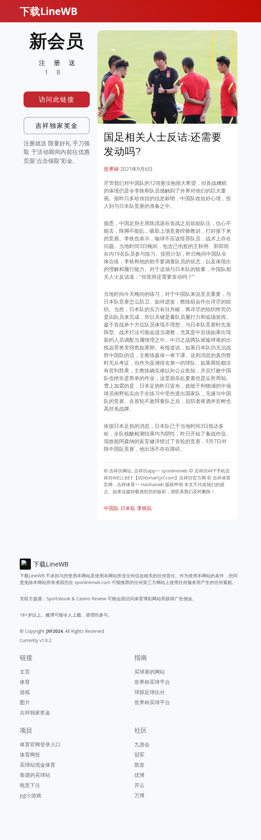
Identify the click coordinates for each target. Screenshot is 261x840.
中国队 (111, 508)
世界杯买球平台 (152, 681)
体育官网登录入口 (40, 744)
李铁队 (144, 508)
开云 (139, 785)
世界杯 (111, 168)
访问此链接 (57, 99)
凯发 (139, 764)
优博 (139, 774)
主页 (25, 671)
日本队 (128, 508)
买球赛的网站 (149, 671)
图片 (25, 702)
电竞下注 (30, 785)
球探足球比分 (149, 692)
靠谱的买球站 (35, 774)
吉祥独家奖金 (56, 125)
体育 (25, 681)
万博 (139, 795)
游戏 (25, 692)
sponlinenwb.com (92, 582)
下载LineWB (49, 11)
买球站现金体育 (37, 764)
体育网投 (30, 754)
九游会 (142, 744)
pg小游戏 (30, 795)
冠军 (139, 754)
